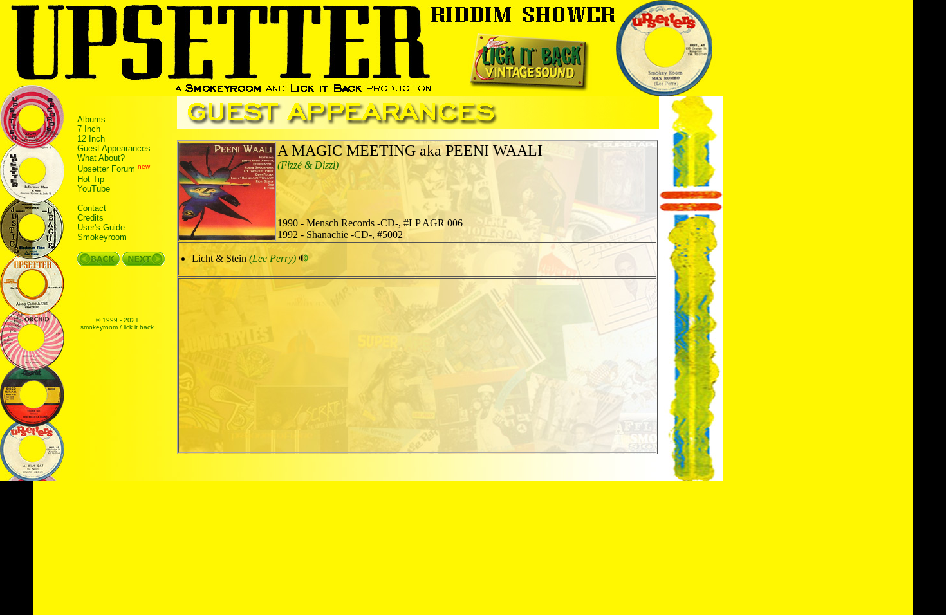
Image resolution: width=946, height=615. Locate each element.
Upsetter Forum (106, 169)
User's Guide (101, 227)
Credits (90, 218)
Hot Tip (90, 179)
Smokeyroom (102, 237)
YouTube (93, 189)
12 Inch (91, 138)
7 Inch (88, 129)
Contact (91, 208)
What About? (101, 158)
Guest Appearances (114, 148)
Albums (91, 119)
